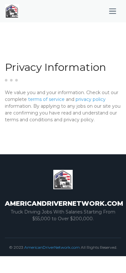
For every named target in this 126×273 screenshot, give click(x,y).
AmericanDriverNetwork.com (52, 247)
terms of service (46, 99)
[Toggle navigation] (112, 11)
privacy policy (91, 99)
